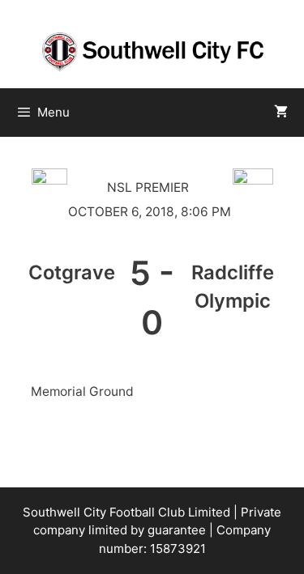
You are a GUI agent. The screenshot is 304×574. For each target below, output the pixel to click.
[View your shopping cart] (281, 112)
